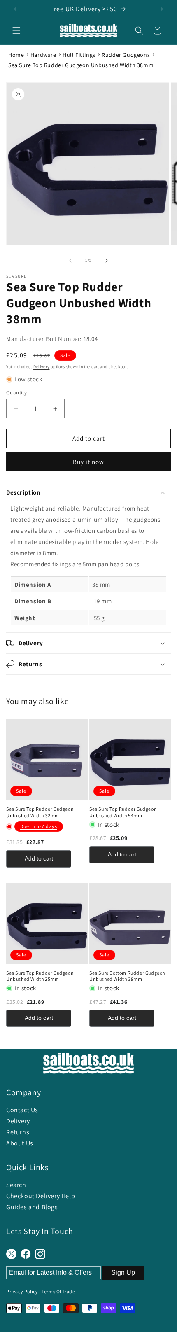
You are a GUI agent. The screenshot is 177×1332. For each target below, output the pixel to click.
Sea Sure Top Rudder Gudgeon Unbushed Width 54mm (123, 812)
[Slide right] (107, 261)
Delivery (41, 366)
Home (16, 54)
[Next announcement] (162, 9)
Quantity (16, 392)
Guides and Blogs (32, 1207)
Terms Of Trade (58, 1291)
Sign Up (123, 1272)
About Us (19, 1143)
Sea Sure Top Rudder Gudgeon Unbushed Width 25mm (40, 976)
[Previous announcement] (15, 9)
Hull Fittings (79, 54)
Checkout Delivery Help (40, 1196)
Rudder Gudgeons (126, 54)
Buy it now (88, 462)
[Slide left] (70, 261)
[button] (16, 30)
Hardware (43, 54)
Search (16, 1184)
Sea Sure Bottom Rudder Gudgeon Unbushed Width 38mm (127, 976)
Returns (17, 1132)
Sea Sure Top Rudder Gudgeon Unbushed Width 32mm (40, 812)
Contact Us (22, 1110)
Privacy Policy (22, 1291)
